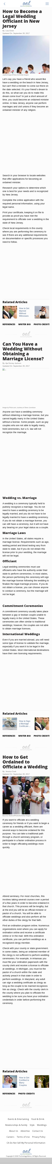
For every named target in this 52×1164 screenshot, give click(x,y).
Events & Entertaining (18, 1119)
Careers (10, 1136)
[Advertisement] (26, 146)
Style (32, 1125)
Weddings (42, 1125)
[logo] (26, 4)
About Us (13, 1131)
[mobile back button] (4, 4)
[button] (4, 4)
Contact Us (37, 1131)
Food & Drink (37, 1119)
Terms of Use (23, 1136)
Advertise (25, 1131)
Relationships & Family (16, 1125)
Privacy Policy (38, 1136)
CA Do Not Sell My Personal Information (26, 1142)
